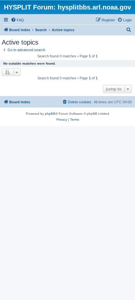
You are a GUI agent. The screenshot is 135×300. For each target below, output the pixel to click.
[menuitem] (17, 20)
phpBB (50, 113)
